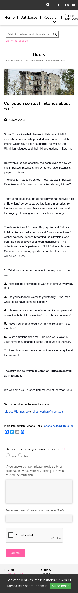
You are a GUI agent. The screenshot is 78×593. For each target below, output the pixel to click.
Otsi (54, 33)
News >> (19, 60)
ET (60, 5)
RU (74, 5)
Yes (14, 456)
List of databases (17, 40)
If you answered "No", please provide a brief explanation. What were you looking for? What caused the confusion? (35, 471)
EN (67, 5)
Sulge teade (60, 586)
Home (10, 17)
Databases (28, 17)
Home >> (8, 60)
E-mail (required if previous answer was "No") (35, 510)
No (26, 456)
